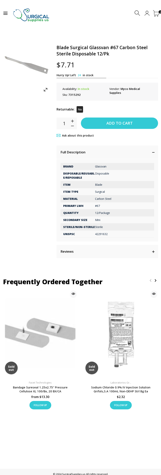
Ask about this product (78, 135)
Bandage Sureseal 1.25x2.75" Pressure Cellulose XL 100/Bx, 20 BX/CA (40, 389)
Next (155, 280)
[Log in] (147, 13)
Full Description (72, 152)
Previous (150, 280)
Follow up (40, 405)
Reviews (67, 251)
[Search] (137, 13)
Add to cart (119, 123)
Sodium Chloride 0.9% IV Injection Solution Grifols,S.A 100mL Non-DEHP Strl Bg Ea (120, 389)
